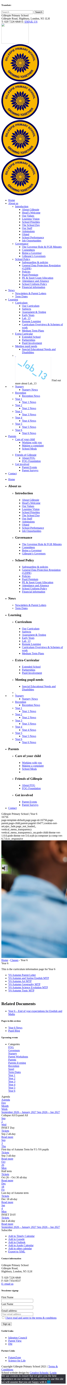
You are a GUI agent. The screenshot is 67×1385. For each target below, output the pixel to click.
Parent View (15, 1340)
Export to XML (16, 1251)
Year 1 (11, 1075)
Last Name (7, 1304)
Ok (49, 1382)
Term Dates (14, 1072)
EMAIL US (31, 21)
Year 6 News (15, 1027)
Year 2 (11, 1078)
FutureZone (14, 1357)
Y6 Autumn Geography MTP (24, 984)
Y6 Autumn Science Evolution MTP (28, 987)
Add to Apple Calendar (21, 1245)
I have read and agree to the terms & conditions (31, 1317)
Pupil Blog (14, 1030)
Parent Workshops (18, 1056)
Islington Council (17, 1337)
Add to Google (16, 1239)
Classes (14, 960)
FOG (11, 1047)
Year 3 (11, 1081)
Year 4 (11, 1084)
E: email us (7, 1283)
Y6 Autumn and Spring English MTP (28, 978)
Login (53, 1372)
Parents (12, 1059)
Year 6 (11, 1090)
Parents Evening (17, 1062)
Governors (14, 1050)
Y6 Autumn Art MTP (20, 981)
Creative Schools (39, 1372)
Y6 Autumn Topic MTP (21, 990)
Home (4, 960)
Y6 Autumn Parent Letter (22, 975)
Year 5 (11, 1087)
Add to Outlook (16, 1242)
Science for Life (17, 1360)
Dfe (10, 1343)
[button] (6, 1230)
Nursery (12, 1053)
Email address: (9, 1310)
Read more (7, 1137)
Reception (13, 1065)
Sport (11, 1069)
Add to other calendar (20, 1248)
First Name (7, 1297)
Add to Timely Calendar (21, 1236)
